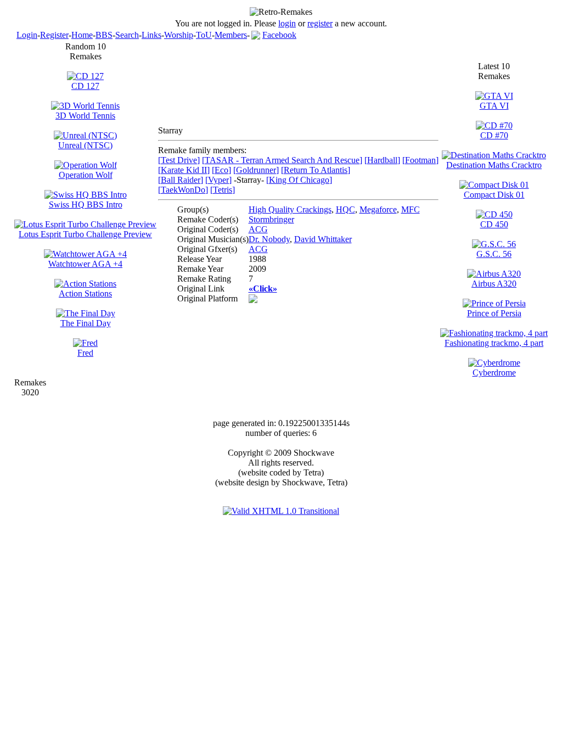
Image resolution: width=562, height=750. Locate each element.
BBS (104, 35)
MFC (410, 209)
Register (54, 35)
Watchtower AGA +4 (85, 263)
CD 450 (494, 224)
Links (151, 35)
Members (231, 35)
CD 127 (85, 86)
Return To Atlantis (315, 170)
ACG (258, 229)
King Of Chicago (299, 179)
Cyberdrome (494, 372)
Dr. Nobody (269, 239)
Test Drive (179, 160)
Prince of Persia (494, 313)
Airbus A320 (493, 283)
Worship (178, 35)
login (287, 23)
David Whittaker (323, 239)
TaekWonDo (183, 189)
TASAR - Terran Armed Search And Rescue (282, 160)
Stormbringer (271, 219)
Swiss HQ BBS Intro (85, 204)
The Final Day (85, 323)
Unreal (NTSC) (85, 145)
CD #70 (494, 135)
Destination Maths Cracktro (494, 165)
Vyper (218, 179)
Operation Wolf (86, 175)
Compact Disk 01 (494, 194)
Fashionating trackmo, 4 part (494, 343)
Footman (420, 160)
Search (127, 35)
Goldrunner (256, 170)
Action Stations (85, 293)
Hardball (382, 160)
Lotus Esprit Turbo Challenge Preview (85, 234)
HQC (345, 209)
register (320, 23)
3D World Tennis (85, 115)
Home (82, 35)
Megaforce (378, 209)
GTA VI (494, 105)
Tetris (222, 189)
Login (26, 35)
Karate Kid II (184, 170)
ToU (204, 35)
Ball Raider (180, 179)
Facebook (279, 35)
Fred (85, 352)
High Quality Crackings (290, 209)
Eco (221, 170)
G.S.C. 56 (494, 254)
